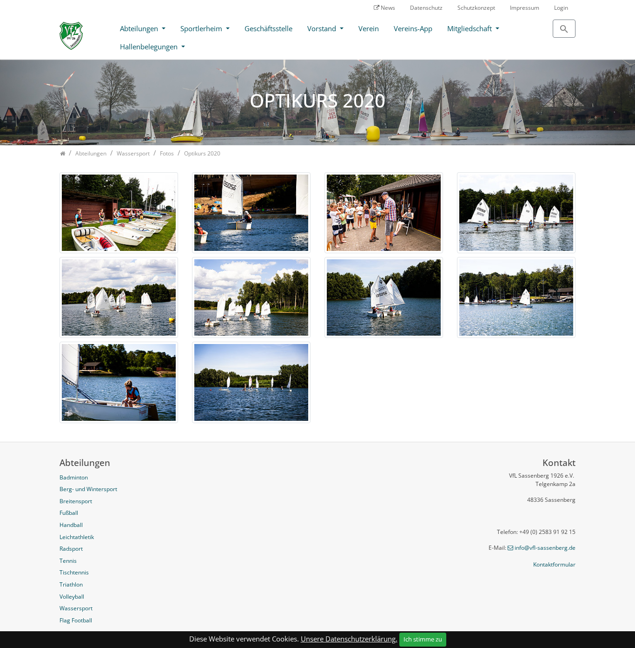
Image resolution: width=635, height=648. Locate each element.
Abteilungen (140, 28)
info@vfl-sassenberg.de (545, 548)
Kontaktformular (554, 564)
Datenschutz (426, 8)
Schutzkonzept (476, 8)
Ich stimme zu (422, 639)
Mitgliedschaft (470, 28)
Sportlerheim (202, 28)
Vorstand (322, 28)
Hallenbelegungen (149, 46)
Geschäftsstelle (268, 28)
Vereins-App (413, 28)
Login (561, 8)
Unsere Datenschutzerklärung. (349, 638)
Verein (368, 28)
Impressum (524, 8)
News (388, 8)
